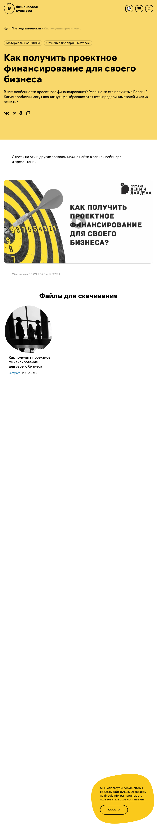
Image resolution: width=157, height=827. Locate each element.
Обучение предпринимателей (68, 43)
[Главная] (6, 28)
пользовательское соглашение (122, 799)
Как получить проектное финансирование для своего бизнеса (29, 362)
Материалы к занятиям (23, 43)
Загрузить (15, 373)
